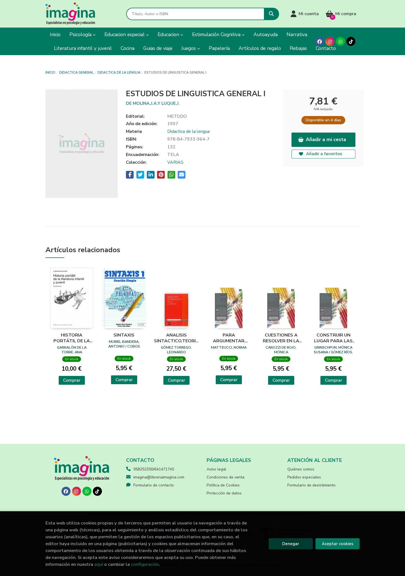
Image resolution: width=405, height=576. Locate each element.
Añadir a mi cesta (326, 139)
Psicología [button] (81, 34)
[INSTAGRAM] (329, 41)
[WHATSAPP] (340, 41)
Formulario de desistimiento (311, 485)
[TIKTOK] (350, 41)
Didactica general (76, 72)
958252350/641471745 (153, 469)
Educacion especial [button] (125, 34)
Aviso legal (216, 469)
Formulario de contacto (153, 485)
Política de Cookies (223, 485)
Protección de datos (224, 493)
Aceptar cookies (337, 544)
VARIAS (175, 162)
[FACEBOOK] (319, 41)
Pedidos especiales (304, 477)
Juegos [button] (189, 48)
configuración (145, 564)
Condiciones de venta (225, 477)
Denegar (290, 544)
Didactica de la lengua (119, 72)
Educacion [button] (169, 34)
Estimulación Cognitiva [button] (217, 34)
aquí (98, 564)
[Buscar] (271, 14)
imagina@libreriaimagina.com (158, 477)
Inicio (50, 72)
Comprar (71, 380)
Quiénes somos (300, 469)
